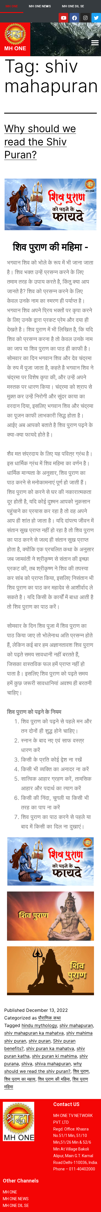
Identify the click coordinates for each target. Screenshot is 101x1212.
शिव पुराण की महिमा (54, 1079)
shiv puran (39, 1041)
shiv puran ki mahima (54, 1056)
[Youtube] (63, 17)
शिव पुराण (81, 1071)
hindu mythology (39, 1025)
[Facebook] (74, 17)
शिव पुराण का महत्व (19, 1079)
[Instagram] (85, 17)
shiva (26, 1063)
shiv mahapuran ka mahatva (34, 1033)
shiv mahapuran (76, 1025)
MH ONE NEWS (40, 6)
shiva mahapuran (53, 1063)
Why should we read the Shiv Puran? (40, 141)
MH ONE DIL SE (73, 6)
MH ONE (12, 6)
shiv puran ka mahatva (50, 1048)
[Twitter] (96, 17)
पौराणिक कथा (49, 1018)
